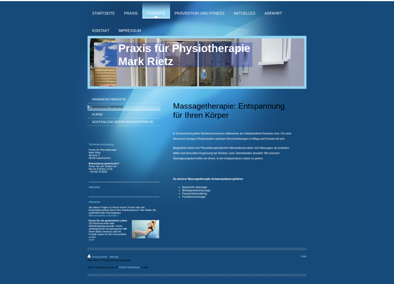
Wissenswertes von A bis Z (104, 215)
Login (303, 256)
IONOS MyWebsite (129, 267)
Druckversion (100, 256)
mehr (91, 239)
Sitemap (113, 256)
